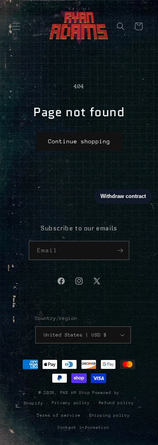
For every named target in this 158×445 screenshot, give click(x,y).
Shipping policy (109, 415)
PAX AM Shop (75, 392)
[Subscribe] (120, 250)
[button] (16, 26)
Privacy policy (71, 402)
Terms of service (58, 415)
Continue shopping (79, 141)
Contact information (83, 427)
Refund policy (116, 402)
